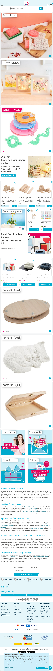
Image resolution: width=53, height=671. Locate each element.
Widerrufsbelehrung (31, 615)
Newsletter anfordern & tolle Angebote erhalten (26, 567)
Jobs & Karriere (4, 608)
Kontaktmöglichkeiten (44, 615)
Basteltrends (35, 506)
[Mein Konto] (47, 4)
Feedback (39, 595)
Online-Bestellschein (31, 608)
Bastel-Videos (46, 524)
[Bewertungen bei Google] (9, 637)
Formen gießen (45, 525)
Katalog (15, 606)
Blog (37, 510)
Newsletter (16, 611)
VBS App (29, 621)
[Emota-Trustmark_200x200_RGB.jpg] (44, 637)
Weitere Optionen (9, 667)
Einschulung (35, 511)
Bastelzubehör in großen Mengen (41, 556)
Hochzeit (25, 511)
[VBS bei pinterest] (28, 599)
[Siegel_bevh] (27, 638)
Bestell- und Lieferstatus (45, 616)
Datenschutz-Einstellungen (32, 616)
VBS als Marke (4, 611)
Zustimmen (45, 667)
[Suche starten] (41, 8)
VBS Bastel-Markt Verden (6, 612)
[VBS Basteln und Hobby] (26, 3)
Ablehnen (39, 667)
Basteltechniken (27, 506)
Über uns (3, 606)
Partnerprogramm (4, 609)
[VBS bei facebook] (22, 599)
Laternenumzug (43, 511)
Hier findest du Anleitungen (37, 528)
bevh (27, 635)
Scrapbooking (3, 527)
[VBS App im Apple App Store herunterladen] (31, 652)
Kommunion (29, 511)
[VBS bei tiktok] (34, 599)
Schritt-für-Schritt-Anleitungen (7, 525)
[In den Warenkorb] (14, 206)
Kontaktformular (13, 595)
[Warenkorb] (50, 4)
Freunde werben (17, 609)
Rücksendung (30, 613)
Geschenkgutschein (18, 608)
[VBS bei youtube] (31, 599)
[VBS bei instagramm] (25, 599)
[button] (2, 194)
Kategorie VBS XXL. (12, 556)
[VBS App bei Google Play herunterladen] (22, 652)
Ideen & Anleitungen (18, 612)
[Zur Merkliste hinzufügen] (15, 182)
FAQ (15, 614)
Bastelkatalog (34, 508)
